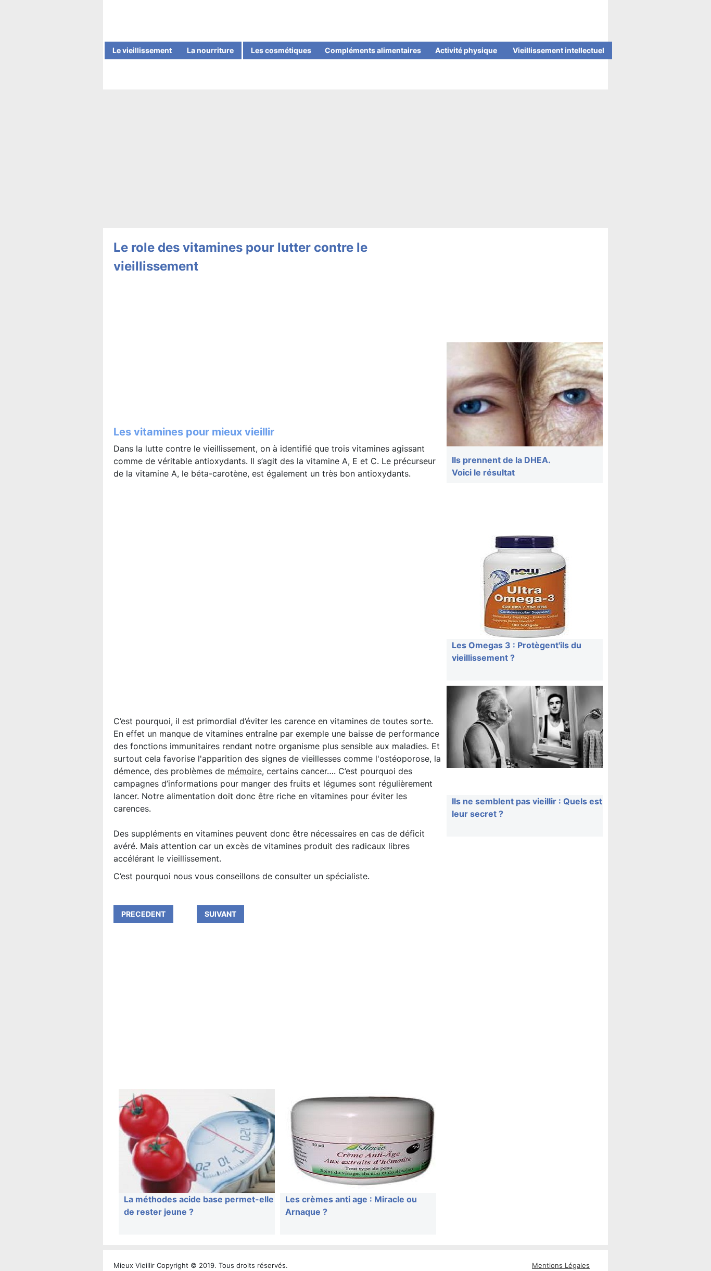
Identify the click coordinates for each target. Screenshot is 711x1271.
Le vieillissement (142, 50)
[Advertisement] (355, 160)
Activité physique (466, 50)
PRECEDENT (143, 913)
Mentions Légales (561, 1265)
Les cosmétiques (281, 50)
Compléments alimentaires (373, 50)
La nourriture (210, 50)
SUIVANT (220, 913)
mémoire (244, 771)
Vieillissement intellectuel (558, 50)
